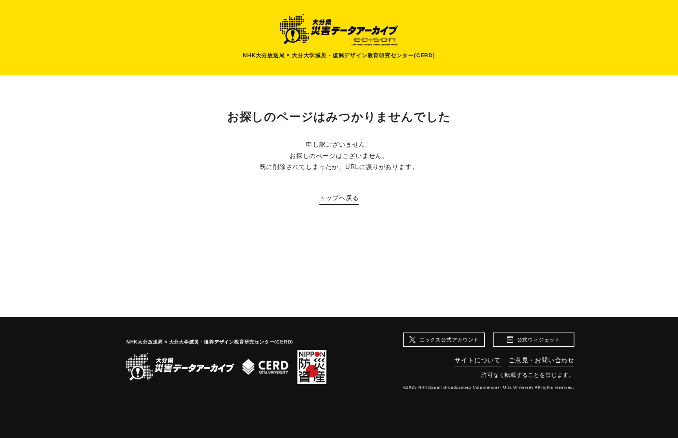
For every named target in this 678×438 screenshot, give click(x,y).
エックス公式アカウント (449, 340)
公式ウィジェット (538, 340)
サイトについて (477, 360)
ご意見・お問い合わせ (541, 360)
